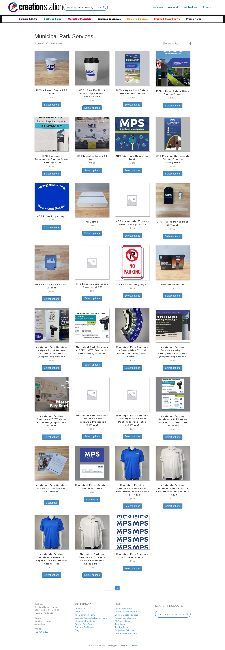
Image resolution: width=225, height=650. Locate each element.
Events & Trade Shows (167, 19)
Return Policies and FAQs (127, 611)
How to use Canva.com (126, 633)
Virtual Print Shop (123, 608)
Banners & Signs (28, 19)
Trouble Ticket (121, 627)
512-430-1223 (41, 632)
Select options (51, 104)
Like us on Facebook (85, 621)
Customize (51, 502)
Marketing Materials (79, 19)
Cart (208, 7)
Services (158, 7)
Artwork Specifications (125, 618)
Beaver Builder (132, 645)
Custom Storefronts (84, 624)
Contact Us (190, 7)
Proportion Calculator (125, 630)
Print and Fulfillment (84, 627)
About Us (79, 611)
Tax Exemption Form (85, 615)
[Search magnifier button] (104, 7)
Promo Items (193, 19)
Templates (120, 624)
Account (173, 7)
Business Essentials (109, 19)
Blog (77, 630)
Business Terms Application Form (91, 618)
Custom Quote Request (126, 615)
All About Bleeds (122, 621)
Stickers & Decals (137, 19)
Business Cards (53, 19)
